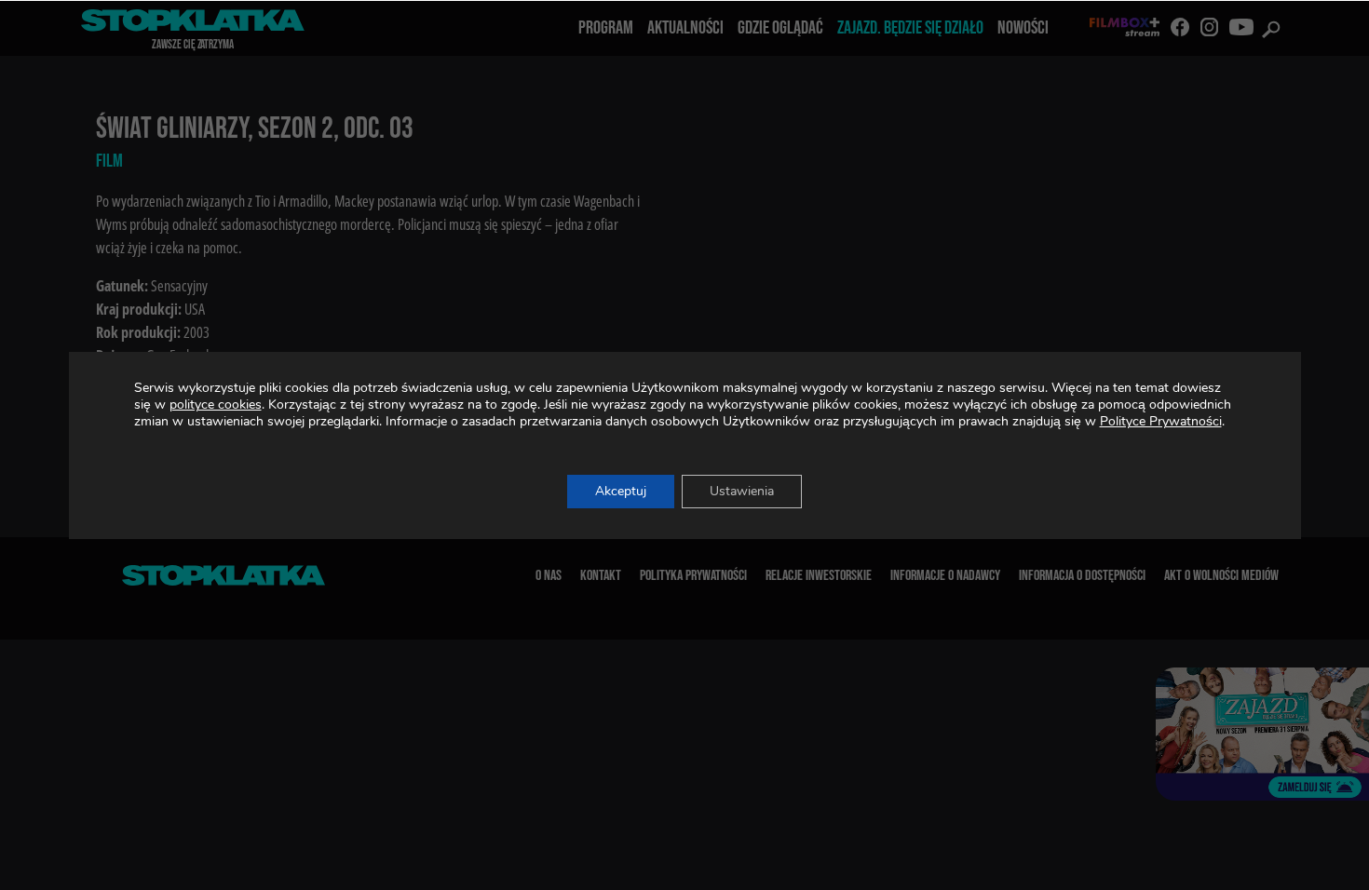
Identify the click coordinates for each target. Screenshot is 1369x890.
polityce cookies (215, 404)
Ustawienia (742, 491)
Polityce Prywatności (1161, 421)
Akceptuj (620, 491)
